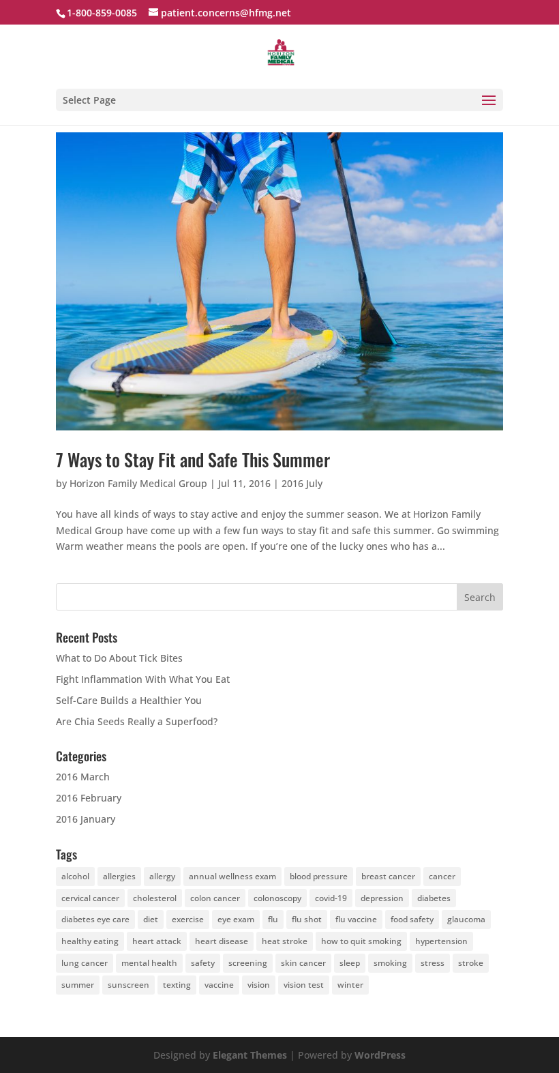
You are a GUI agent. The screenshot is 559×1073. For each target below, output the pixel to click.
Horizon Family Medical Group (138, 483)
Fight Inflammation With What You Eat (143, 679)
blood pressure (319, 876)
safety (203, 963)
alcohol (75, 876)
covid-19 (331, 898)
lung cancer (84, 963)
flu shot (307, 919)
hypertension (441, 941)
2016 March (83, 776)
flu (273, 919)
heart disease (221, 941)
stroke (470, 963)
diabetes (434, 898)
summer (77, 984)
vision (258, 984)
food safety (412, 919)
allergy (162, 876)
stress (432, 963)
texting (177, 984)
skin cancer (303, 963)
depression (382, 898)
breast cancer (388, 876)
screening (247, 963)
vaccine (219, 984)
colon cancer (215, 898)
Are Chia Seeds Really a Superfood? (136, 721)
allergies (119, 876)
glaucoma (466, 919)
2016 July (302, 483)
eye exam (235, 919)
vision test (304, 984)
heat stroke (284, 941)
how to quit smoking (361, 941)
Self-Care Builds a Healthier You (129, 700)
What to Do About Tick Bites (119, 657)
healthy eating (90, 941)
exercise (188, 919)
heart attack (156, 941)
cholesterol (155, 898)
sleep (349, 963)
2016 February (88, 797)
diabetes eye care (95, 919)
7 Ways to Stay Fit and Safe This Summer (193, 459)
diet (150, 919)
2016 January (85, 818)
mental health (149, 963)
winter (350, 984)
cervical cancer (90, 898)
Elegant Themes (250, 1054)
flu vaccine (356, 919)
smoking (390, 963)
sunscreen (128, 984)
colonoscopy (277, 898)
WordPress (380, 1054)
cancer (442, 876)
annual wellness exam (232, 876)
